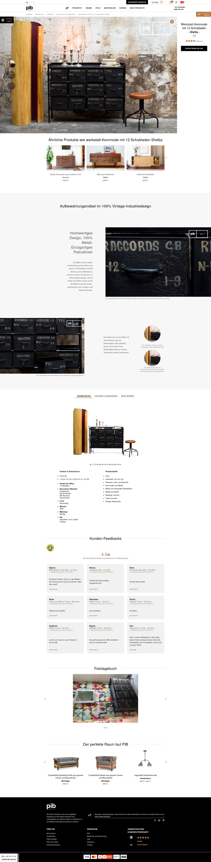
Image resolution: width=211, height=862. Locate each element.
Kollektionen (40, 14)
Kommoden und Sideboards (66, 14)
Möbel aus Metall (112, 492)
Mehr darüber (127, 396)
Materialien (110, 8)
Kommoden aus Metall (114, 485)
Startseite (29, 14)
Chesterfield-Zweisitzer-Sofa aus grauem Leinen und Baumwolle (65, 778)
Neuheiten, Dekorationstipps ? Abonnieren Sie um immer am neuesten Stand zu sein (129, 814)
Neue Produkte (137, 8)
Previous (3, 75)
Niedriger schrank (112, 495)
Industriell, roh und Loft (114, 479)
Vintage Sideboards (113, 501)
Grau (107, 476)
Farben (122, 8)
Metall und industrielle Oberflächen (119, 488)
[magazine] (67, 8)
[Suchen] (27, 2)
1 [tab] (11, 64)
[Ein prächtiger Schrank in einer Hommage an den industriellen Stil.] (152, 334)
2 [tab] (11, 75)
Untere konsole (111, 498)
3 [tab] (11, 86)
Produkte (77, 8)
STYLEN (155, 2)
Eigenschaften (84, 396)
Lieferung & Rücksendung (106, 396)
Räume (89, 8)
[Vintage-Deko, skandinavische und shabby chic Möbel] (31, 8)
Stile (97, 8)
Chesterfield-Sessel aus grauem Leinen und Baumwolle (105, 778)
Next (174, 75)
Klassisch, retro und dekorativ (117, 482)
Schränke (50, 14)
